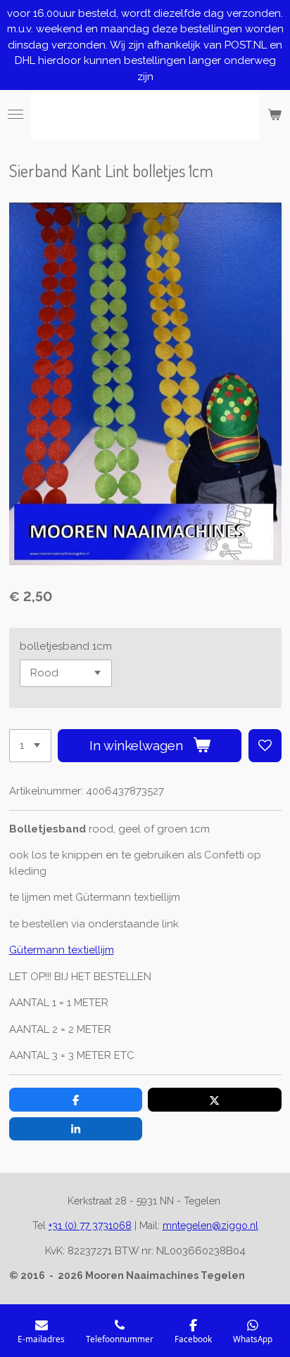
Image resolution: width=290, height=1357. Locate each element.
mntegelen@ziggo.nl (210, 1225)
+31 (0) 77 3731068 (90, 1225)
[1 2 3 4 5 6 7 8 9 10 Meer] (30, 745)
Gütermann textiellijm (61, 950)
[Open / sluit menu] (15, 114)
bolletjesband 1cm (66, 646)
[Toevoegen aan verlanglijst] (265, 745)
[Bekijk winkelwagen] (274, 114)
